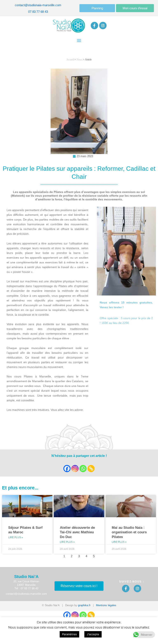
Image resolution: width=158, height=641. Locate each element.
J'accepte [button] (93, 634)
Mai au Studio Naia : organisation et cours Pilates (129, 532)
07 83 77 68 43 (38, 11)
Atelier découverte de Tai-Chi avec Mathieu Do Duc (77, 532)
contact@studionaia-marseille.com (38, 5)
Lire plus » (15, 537)
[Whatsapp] (83, 468)
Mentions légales (106, 605)
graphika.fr (84, 605)
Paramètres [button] (69, 634)
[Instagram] (75, 468)
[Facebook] (67, 468)
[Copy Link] (91, 468)
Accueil (70, 59)
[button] (79, 40)
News (79, 59)
